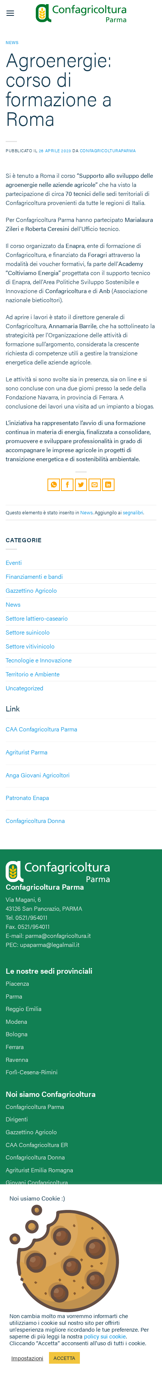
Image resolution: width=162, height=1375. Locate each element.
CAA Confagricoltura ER (37, 1144)
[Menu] (10, 13)
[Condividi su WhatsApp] (53, 485)
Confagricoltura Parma (35, 1106)
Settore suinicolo (28, 632)
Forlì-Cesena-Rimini (32, 1072)
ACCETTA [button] (64, 1357)
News (13, 604)
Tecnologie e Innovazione (39, 660)
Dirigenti (17, 1119)
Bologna (17, 1033)
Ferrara (15, 1046)
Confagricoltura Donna (35, 1157)
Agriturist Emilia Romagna (39, 1169)
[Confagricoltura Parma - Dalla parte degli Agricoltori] (81, 13)
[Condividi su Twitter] (81, 485)
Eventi (14, 562)
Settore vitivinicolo (30, 646)
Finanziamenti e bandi (34, 576)
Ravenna (17, 1059)
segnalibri (133, 512)
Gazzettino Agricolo (31, 590)
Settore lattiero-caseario (37, 618)
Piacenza (17, 983)
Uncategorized (24, 688)
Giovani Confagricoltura (37, 1182)
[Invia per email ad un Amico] (95, 485)
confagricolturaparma (108, 150)
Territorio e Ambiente (33, 674)
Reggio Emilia (23, 1008)
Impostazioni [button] (27, 1358)
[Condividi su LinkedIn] (108, 485)
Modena (16, 1021)
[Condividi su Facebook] (67, 485)
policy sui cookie (105, 1336)
